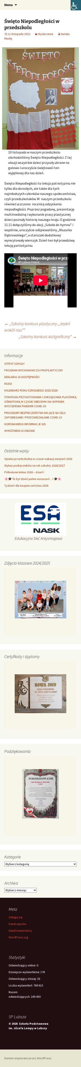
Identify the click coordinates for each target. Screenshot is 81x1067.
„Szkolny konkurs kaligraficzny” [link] (48, 336)
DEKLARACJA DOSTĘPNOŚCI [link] (22, 377)
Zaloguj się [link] (15, 917)
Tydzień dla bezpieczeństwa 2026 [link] (26, 486)
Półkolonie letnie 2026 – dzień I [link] (24, 472)
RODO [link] (8, 384)
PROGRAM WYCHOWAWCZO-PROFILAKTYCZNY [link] (33, 370)
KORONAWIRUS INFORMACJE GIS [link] (25, 424)
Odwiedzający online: (23, 965)
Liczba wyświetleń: (21, 985)
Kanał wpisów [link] (17, 924)
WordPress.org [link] (18, 937)
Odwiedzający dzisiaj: (23, 979)
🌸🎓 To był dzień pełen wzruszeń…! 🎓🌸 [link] (32, 479)
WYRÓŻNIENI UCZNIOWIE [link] (19, 431)
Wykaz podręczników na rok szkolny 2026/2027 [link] (34, 465)
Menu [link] (8, 5)
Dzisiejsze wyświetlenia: (24, 972)
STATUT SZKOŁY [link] (14, 364)
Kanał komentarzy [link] (20, 930)
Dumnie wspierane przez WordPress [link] (27, 1058)
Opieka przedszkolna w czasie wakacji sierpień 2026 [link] (38, 459)
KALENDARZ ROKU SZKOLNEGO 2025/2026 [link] (31, 390)
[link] (76, 5)
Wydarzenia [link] (45, 34)
